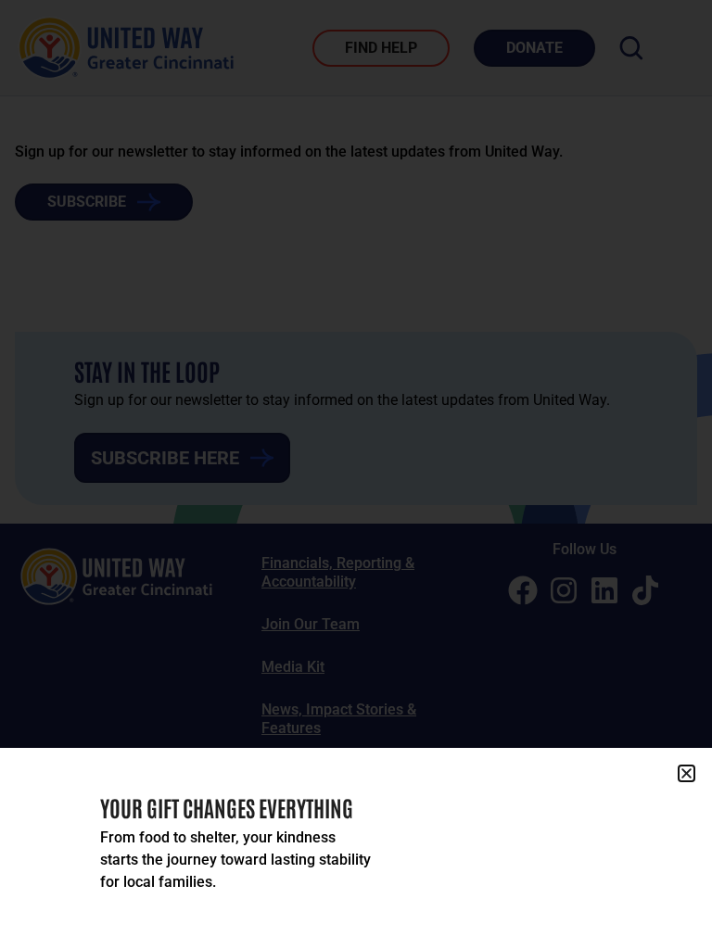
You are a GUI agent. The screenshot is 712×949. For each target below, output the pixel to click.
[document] (356, 474)
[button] (686, 773)
